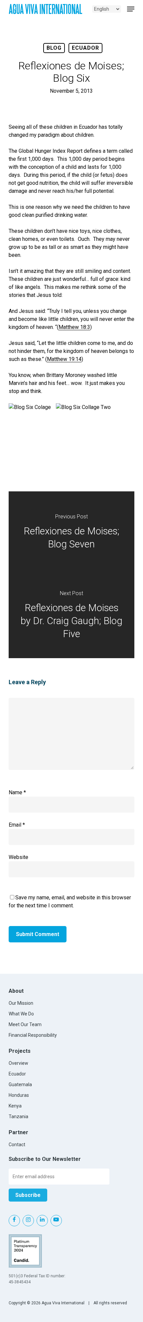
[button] (130, 9)
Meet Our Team (25, 1024)
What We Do (21, 1013)
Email (17, 825)
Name (17, 792)
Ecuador (85, 48)
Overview (18, 1063)
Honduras (19, 1095)
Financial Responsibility (33, 1035)
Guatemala (20, 1084)
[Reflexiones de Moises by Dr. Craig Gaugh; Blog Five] (71, 616)
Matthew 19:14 (64, 359)
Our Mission (21, 1003)
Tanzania (18, 1116)
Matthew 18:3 (74, 327)
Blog (54, 48)
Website (18, 857)
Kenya (15, 1106)
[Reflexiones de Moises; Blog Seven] (71, 533)
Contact (17, 1144)
